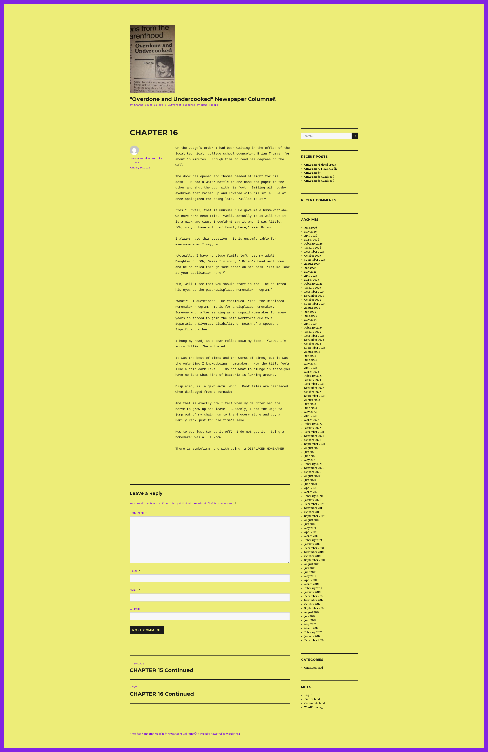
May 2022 (310, 412)
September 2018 (314, 560)
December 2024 (314, 291)
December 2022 (314, 384)
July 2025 (310, 267)
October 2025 (312, 255)
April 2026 (310, 235)
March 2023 (311, 372)
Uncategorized (313, 667)
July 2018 (309, 568)
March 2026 (311, 239)
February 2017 (313, 632)
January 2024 (312, 331)
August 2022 (312, 400)
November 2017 (313, 600)
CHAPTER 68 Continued (319, 176)
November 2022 (314, 388)
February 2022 (313, 424)
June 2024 (310, 315)
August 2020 (312, 476)
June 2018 (310, 572)
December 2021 (314, 432)
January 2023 (312, 380)
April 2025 (310, 275)
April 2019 (310, 532)
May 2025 (310, 271)
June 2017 (310, 620)
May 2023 (310, 364)
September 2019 (314, 516)
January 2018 (312, 592)
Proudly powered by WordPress (220, 734)
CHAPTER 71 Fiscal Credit (320, 164)
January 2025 (312, 287)
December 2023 (314, 335)
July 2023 (310, 355)
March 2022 (311, 420)
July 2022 (310, 404)
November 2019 (313, 508)
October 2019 (312, 512)
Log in (308, 695)
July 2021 (309, 452)
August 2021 (311, 448)
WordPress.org (313, 707)
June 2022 (310, 408)
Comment (138, 513)
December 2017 (313, 596)
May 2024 (310, 319)
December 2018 (314, 548)
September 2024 (314, 303)
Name (135, 571)
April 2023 (310, 368)
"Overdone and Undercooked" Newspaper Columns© (203, 99)
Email (135, 590)
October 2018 (312, 556)
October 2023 (312, 343)
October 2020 (312, 472)
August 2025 (312, 263)
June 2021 (310, 456)
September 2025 (314, 259)
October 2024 (312, 299)
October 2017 (312, 604)
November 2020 (314, 468)
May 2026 (310, 231)
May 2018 (310, 576)
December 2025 (314, 251)
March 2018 (311, 584)
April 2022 (310, 416)
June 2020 (310, 484)
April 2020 (310, 488)
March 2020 (311, 492)
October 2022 (312, 392)
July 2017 (309, 616)
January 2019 (312, 544)
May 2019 (310, 528)
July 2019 (309, 524)
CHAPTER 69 (312, 172)
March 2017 (311, 628)
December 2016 (313, 640)
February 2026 (313, 243)
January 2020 (312, 500)
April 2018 (310, 580)
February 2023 (313, 376)
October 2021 (312, 440)
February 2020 (313, 496)
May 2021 (310, 460)
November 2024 (314, 295)
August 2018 (311, 564)
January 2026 (312, 247)
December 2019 (313, 504)
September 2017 (314, 608)
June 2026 (310, 227)
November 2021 (314, 436)
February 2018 (313, 588)
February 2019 (313, 540)
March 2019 (311, 536)
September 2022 (314, 396)
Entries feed (312, 699)
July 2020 (310, 480)
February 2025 (313, 283)
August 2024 (312, 307)
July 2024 (310, 311)
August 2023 (312, 351)
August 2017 (311, 612)
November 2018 (313, 552)
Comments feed (314, 703)
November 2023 (314, 339)
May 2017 (310, 624)
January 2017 (312, 636)
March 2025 (311, 279)
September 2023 (314, 347)
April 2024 (310, 323)
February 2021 (313, 464)
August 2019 (311, 520)
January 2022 (312, 428)
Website (136, 608)
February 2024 (313, 327)
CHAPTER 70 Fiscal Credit (320, 168)
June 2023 (310, 360)
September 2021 (314, 444)
